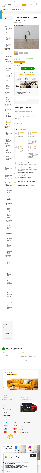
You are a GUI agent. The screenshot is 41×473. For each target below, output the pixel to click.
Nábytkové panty (9, 302)
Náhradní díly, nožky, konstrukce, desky (8, 182)
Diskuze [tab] (33, 102)
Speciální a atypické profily (9, 283)
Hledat (24, 5)
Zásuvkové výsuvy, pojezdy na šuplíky (9, 204)
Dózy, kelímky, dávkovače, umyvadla (8, 153)
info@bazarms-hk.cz (25, 397)
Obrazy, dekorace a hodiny (8, 59)
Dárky (5, 327)
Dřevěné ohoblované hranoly (9, 278)
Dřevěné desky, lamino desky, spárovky (8, 256)
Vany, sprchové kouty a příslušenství (8, 162)
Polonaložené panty (9, 308)
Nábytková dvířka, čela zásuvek (9, 221)
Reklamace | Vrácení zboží (7, 415)
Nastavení (8, 471)
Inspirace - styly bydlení (25, 432)
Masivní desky (9, 259)
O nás (3, 1)
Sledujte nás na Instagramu (26, 399)
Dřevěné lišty (9, 280)
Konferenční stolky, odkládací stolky (9, 52)
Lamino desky (9, 260)
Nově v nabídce (24, 425)
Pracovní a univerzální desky (9, 249)
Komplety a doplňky (9, 230)
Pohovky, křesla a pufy (8, 26)
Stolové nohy (9, 190)
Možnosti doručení (19, 59)
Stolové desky (9, 238)
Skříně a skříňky (8, 90)
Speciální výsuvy (8, 218)
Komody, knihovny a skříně (8, 83)
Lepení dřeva (9, 298)
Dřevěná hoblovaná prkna (9, 274)
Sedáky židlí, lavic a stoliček (9, 234)
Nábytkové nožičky (9, 193)
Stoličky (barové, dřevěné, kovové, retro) (9, 45)
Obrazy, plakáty (8, 61)
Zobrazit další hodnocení (34, 160)
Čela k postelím (8, 107)
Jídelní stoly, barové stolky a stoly (8, 42)
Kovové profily (9, 285)
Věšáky (7, 99)
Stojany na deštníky (8, 102)
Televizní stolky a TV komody (9, 54)
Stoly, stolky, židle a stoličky (8, 35)
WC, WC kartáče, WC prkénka (9, 156)
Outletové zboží (6, 21)
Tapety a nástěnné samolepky (9, 76)
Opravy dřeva (9, 294)
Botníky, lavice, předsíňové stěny (9, 95)
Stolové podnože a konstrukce (9, 188)
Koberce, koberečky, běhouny (8, 130)
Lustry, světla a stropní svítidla (8, 119)
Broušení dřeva (9, 292)
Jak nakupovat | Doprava (7, 411)
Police (7, 97)
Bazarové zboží (24, 423)
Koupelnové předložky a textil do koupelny (9, 140)
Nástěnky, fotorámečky (8, 71)
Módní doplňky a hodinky (8, 173)
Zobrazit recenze (12, 349)
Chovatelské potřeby (8, 319)
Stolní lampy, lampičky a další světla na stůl (8, 116)
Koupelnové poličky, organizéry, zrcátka (9, 146)
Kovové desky (9, 267)
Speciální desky (9, 268)
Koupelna (6, 143)
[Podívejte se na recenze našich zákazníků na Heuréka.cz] (10, 437)
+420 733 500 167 (19, 1)
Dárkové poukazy (7, 333)
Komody (7, 88)
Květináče (7, 80)
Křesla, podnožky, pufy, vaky (9, 29)
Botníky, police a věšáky (7, 93)
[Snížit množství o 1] (19, 69)
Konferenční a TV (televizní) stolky (8, 49)
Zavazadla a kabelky (8, 171)
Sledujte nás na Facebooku (8, 399)
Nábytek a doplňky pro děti (8, 110)
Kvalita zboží (5, 412)
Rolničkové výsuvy (9, 206)
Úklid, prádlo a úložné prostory (8, 176)
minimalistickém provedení (30, 114)
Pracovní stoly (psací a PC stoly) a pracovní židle (8, 168)
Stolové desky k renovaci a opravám (9, 245)
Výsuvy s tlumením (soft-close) (9, 212)
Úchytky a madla (8, 228)
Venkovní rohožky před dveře (9, 79)
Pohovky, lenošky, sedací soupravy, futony (9, 32)
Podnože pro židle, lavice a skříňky (9, 196)
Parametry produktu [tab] (20, 102)
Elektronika (8, 124)
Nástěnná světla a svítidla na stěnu (9, 122)
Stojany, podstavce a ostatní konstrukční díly (9, 199)
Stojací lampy (8, 113)
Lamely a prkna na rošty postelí (9, 287)
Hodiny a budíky (8, 68)
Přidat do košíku (28, 68)
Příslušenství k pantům (9, 312)
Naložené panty (9, 303)
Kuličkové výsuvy (8, 209)
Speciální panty (9, 310)
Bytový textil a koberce (7, 127)
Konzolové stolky (9, 56)
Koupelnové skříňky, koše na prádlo (8, 149)
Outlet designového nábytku (26, 422)
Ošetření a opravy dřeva (9, 290)
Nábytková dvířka (9, 223)
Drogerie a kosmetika (8, 178)
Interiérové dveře (8, 180)
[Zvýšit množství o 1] (19, 68)
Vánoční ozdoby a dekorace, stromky (9, 73)
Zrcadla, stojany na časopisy (9, 66)
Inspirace (5, 336)
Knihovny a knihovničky (8, 86)
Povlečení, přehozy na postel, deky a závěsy (9, 133)
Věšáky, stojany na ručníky (9, 159)
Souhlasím (33, 455)
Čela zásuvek (9, 225)
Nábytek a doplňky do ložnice (8, 105)
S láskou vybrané (24, 426)
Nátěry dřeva (9, 296)
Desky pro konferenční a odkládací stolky (9, 241)
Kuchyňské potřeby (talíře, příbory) (8, 165)
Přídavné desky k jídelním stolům (9, 252)
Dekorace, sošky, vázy (9, 64)
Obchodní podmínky (6, 414)
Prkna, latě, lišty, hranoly (8, 271)
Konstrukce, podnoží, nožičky (9, 185)
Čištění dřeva (9, 299)
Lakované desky (8, 263)
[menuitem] (6, 9)
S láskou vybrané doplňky (7, 330)
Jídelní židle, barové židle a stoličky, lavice (9, 38)
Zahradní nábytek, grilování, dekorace (8, 23)
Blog (3, 408)
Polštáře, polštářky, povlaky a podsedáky (9, 137)
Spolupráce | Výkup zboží (7, 409)
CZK (36, 1)
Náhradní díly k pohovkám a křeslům (8, 316)
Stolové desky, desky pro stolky (9, 236)
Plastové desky (9, 265)
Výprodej (5, 324)
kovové (18, 111)
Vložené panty (9, 305)
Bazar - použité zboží (7, 338)
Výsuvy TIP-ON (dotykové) (9, 215)
